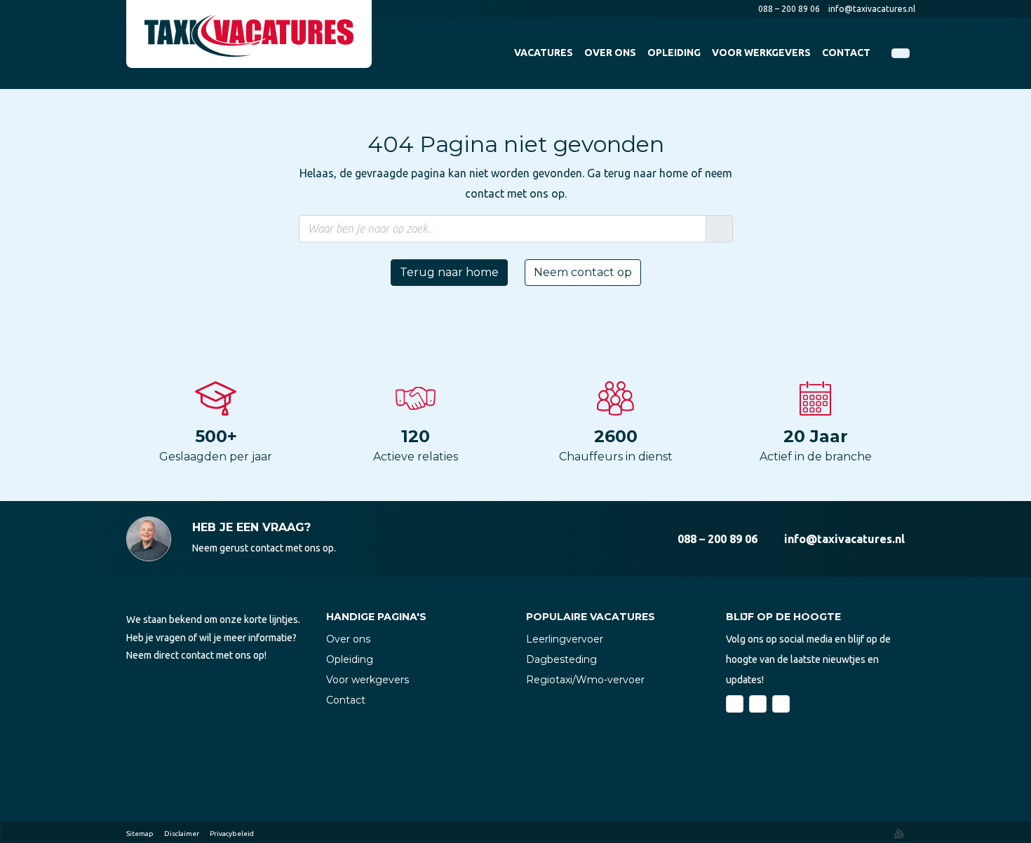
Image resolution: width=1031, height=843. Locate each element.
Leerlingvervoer (564, 639)
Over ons (348, 639)
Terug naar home (449, 272)
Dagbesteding (561, 659)
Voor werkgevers (367, 679)
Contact (345, 700)
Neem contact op (583, 272)
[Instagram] (781, 704)
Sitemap (140, 833)
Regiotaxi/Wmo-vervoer (585, 679)
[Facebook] (734, 704)
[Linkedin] (758, 704)
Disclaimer (181, 833)
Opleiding (349, 659)
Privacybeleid (232, 833)
